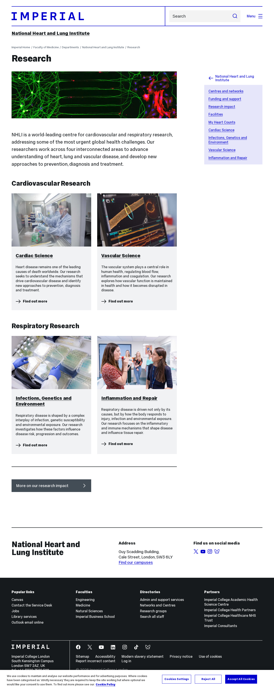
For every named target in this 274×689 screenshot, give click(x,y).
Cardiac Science (221, 130)
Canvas (17, 599)
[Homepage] (88, 16)
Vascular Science (221, 150)
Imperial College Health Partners (230, 610)
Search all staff (152, 616)
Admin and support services (162, 599)
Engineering (85, 599)
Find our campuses (136, 562)
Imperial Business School (95, 616)
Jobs (15, 611)
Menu (251, 16)
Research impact (221, 106)
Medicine (83, 605)
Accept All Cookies (241, 679)
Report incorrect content (95, 661)
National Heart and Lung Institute (51, 33)
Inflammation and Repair (227, 158)
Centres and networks (225, 91)
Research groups (153, 611)
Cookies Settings (176, 679)
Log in (126, 661)
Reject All (208, 679)
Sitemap (82, 656)
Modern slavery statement (143, 656)
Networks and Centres (157, 605)
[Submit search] (234, 16)
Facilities (215, 114)
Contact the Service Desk (32, 605)
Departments (70, 47)
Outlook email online (27, 622)
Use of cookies (210, 656)
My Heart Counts (221, 122)
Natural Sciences (89, 611)
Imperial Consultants (220, 626)
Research (133, 47)
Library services (24, 616)
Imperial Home (21, 47)
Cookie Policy (105, 684)
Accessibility (105, 656)
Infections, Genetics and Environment (227, 139)
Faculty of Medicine (46, 47)
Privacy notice (181, 656)
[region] (137, 679)
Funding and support (224, 99)
